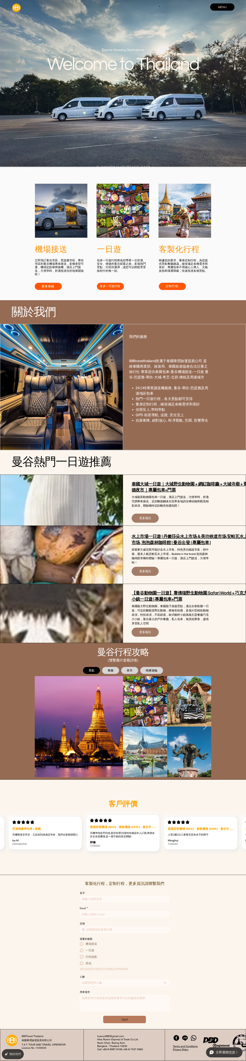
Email (84, 908)
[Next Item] (205, 726)
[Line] (185, 1038)
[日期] (83, 929)
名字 (82, 892)
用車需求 (85, 991)
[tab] (91, 670)
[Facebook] (176, 1038)
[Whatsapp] (193, 1038)
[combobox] (124, 983)
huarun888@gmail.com (110, 1036)
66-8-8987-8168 (113, 1049)
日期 (82, 923)
